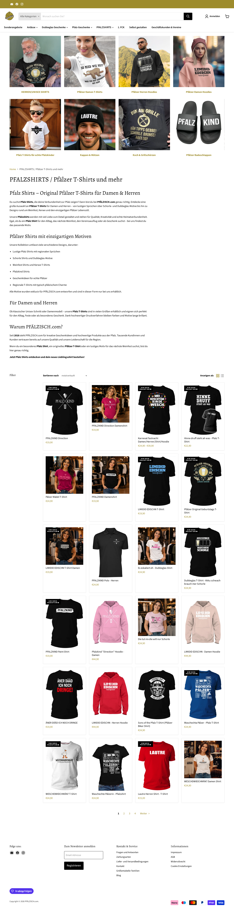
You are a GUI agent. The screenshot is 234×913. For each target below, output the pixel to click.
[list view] (222, 375)
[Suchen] (188, 16)
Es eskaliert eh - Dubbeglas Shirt (155, 568)
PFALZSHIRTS (104, 27)
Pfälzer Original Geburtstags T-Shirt (200, 511)
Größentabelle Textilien (127, 870)
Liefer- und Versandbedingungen (132, 861)
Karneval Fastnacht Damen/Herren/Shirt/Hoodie (153, 440)
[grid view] (218, 375)
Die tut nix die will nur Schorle (154, 639)
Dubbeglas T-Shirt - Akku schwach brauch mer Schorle (202, 582)
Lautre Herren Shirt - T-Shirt (153, 794)
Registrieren (74, 866)
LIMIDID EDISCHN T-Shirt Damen (63, 568)
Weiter (144, 813)
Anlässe (31, 27)
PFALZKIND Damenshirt (104, 497)
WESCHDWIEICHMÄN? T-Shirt (61, 794)
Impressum (176, 852)
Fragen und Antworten (127, 852)
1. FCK (121, 27)
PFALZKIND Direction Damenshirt (109, 425)
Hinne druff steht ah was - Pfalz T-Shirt (202, 440)
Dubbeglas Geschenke (54, 27)
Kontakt (120, 866)
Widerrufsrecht (178, 861)
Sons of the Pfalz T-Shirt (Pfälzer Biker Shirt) (155, 724)
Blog (118, 875)
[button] (213, 16)
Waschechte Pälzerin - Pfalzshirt (109, 794)
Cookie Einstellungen (181, 866)
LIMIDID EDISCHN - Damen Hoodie (202, 651)
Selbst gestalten (138, 27)
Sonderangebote (13, 27)
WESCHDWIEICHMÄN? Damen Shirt (202, 781)
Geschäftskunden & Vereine (166, 27)
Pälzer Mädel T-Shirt (56, 497)
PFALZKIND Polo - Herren (105, 580)
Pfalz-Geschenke (81, 27)
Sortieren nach (51, 375)
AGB (173, 857)
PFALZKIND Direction (57, 438)
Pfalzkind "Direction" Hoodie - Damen (108, 653)
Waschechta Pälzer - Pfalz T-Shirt (201, 723)
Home (13, 169)
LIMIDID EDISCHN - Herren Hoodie (110, 723)
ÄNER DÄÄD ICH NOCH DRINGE (62, 723)
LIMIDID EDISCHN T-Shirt (151, 509)
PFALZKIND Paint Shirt (57, 651)
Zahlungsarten (123, 857)
